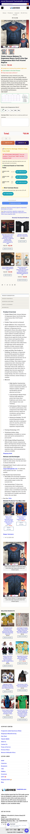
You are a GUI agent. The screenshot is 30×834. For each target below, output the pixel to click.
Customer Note (5, 115)
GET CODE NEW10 (8, 193)
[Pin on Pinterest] (12, 285)
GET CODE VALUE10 (21, 177)
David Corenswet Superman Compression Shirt (21, 518)
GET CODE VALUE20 (21, 182)
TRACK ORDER (5, 739)
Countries (4, 763)
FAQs (10, 498)
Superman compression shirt (19, 212)
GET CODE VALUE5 (21, 171)
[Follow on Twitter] (5, 537)
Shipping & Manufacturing (8, 733)
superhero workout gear (6, 212)
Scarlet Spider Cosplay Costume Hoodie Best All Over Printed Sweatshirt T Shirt (7, 711)
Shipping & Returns (7, 301)
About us (3, 741)
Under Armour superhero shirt (8, 214)
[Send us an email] (7, 537)
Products (10, 13)
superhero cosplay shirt (18, 211)
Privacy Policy (5, 749)
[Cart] (28, 8)
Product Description (8, 295)
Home (4, 13)
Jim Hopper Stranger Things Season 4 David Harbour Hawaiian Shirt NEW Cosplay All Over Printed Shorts (22, 630)
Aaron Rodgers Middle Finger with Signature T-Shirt (7, 268)
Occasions (4, 774)
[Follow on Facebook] (4, 537)
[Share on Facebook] (5, 285)
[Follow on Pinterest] (9, 537)
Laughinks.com (21, 789)
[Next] (26, 34)
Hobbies (3, 771)
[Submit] (28, 4)
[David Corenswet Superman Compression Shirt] (21, 514)
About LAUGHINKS (7, 304)
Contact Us (4, 744)
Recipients (4, 766)
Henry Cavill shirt (8, 211)
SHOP (2, 760)
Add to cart (8, 142)
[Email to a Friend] (10, 285)
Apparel (17, 13)
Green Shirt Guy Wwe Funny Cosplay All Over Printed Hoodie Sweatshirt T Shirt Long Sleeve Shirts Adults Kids (22, 713)
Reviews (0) (5, 307)
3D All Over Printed (11, 207)
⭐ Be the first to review (15, 203)
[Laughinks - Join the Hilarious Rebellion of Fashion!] (15, 7)
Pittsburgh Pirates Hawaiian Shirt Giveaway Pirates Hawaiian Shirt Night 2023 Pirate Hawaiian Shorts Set (7, 631)
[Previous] (3, 34)
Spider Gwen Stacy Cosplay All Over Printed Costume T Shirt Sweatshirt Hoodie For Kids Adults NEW (7, 659)
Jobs (2, 768)
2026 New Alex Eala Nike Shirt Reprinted (22, 235)
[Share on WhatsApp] (2, 285)
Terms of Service (6, 747)
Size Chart (4, 736)
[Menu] (2, 8)
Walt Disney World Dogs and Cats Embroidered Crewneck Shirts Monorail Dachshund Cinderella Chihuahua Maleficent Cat (22, 271)
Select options (8, 248)
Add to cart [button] (22, 241)
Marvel (6, 209)
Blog (2, 782)
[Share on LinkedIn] (15, 285)
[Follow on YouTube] (10, 537)
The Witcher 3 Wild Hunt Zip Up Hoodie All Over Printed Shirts (22, 685)
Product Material (7, 298)
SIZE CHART (4, 92)
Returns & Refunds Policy (8, 752)
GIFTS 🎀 (3, 777)
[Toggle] (28, 760)
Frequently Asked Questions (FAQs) (11, 731)
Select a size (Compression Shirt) (10, 107)
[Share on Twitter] (7, 285)
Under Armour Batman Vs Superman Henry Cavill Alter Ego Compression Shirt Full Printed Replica (8, 520)
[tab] (15, 295)
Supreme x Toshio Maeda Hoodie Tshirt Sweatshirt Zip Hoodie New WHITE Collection (7, 686)
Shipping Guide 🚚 (6, 779)
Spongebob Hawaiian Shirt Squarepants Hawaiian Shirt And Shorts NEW (22, 658)
